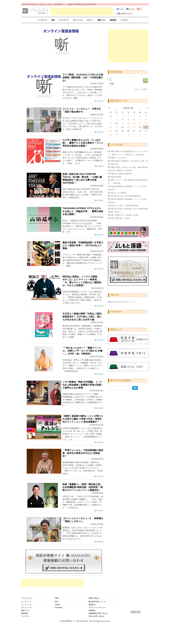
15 (146, 123)
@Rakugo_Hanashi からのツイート (121, 302)
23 (111, 131)
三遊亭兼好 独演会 (122, 218)
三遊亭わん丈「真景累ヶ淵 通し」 (127, 215)
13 (134, 123)
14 (140, 123)
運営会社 (92, 605)
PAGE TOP (135, 612)
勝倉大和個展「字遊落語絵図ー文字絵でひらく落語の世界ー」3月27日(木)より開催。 (83, 245)
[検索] (127, 84)
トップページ (42, 20)
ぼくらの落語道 (120, 193)
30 (111, 135)
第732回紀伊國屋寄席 (123, 174)
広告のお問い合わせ (96, 616)
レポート (90, 20)
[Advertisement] (82, 11)
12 (128, 123)
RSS (56, 602)
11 (122, 123)
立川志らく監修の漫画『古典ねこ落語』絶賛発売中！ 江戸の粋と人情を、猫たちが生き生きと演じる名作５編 (83, 316)
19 (128, 127)
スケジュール (77, 20)
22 (146, 127)
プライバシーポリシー (97, 607)
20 (134, 127)
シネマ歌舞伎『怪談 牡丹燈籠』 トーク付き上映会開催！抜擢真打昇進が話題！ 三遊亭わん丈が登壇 (83, 385)
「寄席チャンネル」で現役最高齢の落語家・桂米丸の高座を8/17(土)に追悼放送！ (83, 453)
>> (147, 108)
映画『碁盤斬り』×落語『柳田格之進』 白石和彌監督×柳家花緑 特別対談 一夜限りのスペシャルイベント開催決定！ (83, 487)
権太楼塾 (117, 177)
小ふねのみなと (121, 158)
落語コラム (102, 20)
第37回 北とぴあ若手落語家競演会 (127, 196)
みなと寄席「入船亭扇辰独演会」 (127, 205)
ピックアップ (64, 20)
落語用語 (113, 20)
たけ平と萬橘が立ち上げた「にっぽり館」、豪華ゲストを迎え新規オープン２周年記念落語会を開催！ (83, 143)
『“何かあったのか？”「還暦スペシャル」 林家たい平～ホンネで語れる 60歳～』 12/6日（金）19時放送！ (82, 351)
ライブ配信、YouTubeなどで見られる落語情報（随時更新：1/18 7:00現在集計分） (83, 77)
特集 (53, 20)
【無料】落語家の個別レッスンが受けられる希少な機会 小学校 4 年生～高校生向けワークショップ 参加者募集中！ (83, 419)
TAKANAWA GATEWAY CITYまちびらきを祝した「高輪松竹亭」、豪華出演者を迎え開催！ (83, 211)
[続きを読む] (99, 101)
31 (140, 116)
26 (111, 116)
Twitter (57, 605)
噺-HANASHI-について (97, 602)
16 (111, 127)
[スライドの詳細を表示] (61, 45)
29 (146, 131)
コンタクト (125, 20)
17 (117, 127)
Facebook (58, 607)
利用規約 (92, 610)
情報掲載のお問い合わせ (98, 613)
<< (109, 108)
